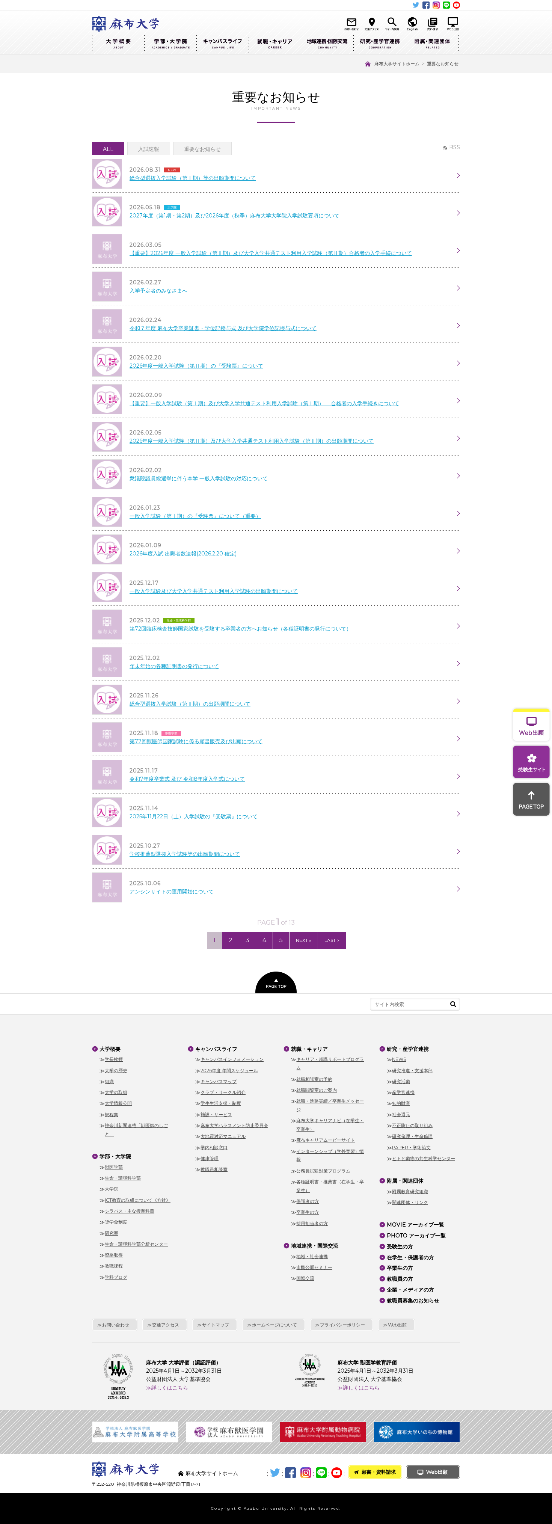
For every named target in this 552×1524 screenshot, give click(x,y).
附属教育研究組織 (410, 1191)
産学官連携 (403, 1092)
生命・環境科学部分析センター (136, 1244)
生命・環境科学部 (123, 1178)
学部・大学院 (170, 44)
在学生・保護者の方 (410, 1257)
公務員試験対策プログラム (323, 1171)
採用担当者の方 (312, 1223)
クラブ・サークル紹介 (223, 1092)
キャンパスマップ (219, 1081)
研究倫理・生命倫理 (412, 1136)
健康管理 (210, 1158)
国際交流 (305, 1278)
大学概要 (118, 44)
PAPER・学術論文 (411, 1147)
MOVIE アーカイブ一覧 (415, 1224)
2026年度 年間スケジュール (229, 1070)
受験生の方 (400, 1246)
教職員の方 (400, 1278)
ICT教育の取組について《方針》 (137, 1200)
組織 (109, 1081)
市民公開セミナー (314, 1267)
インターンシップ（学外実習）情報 (330, 1155)
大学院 (111, 1189)
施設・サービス (216, 1114)
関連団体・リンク (410, 1202)
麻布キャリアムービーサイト (325, 1140)
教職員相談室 (214, 1169)
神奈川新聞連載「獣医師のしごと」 (136, 1130)
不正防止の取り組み (412, 1125)
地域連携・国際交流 (327, 44)
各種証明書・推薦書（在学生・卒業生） (330, 1186)
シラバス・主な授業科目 (129, 1211)
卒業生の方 (307, 1212)
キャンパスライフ (222, 44)
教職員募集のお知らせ (413, 1300)
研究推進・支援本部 (412, 1070)
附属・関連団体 (432, 44)
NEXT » (303, 940)
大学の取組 (116, 1092)
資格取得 (114, 1255)
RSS (454, 147)
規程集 (111, 1114)
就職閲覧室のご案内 (316, 1090)
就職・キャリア (275, 44)
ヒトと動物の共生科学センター (423, 1158)
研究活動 (401, 1081)
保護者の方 (307, 1201)
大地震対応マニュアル (223, 1136)
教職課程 (114, 1266)
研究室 (111, 1233)
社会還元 (401, 1114)
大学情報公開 (118, 1103)
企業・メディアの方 (410, 1289)
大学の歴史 (116, 1070)
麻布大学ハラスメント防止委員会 (234, 1125)
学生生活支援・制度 (221, 1103)
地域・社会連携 (312, 1256)
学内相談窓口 (214, 1147)
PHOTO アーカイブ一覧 (416, 1235)
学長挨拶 (114, 1059)
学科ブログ (116, 1277)
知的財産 (401, 1103)
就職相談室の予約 (314, 1079)
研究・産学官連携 (379, 44)
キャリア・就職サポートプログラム (330, 1063)
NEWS (399, 1059)
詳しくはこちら (169, 1387)
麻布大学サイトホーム (212, 1473)
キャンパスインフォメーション (232, 1059)
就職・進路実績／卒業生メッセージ (330, 1105)
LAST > (331, 940)
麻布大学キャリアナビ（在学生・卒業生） (330, 1125)
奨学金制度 (116, 1222)
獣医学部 (114, 1167)
